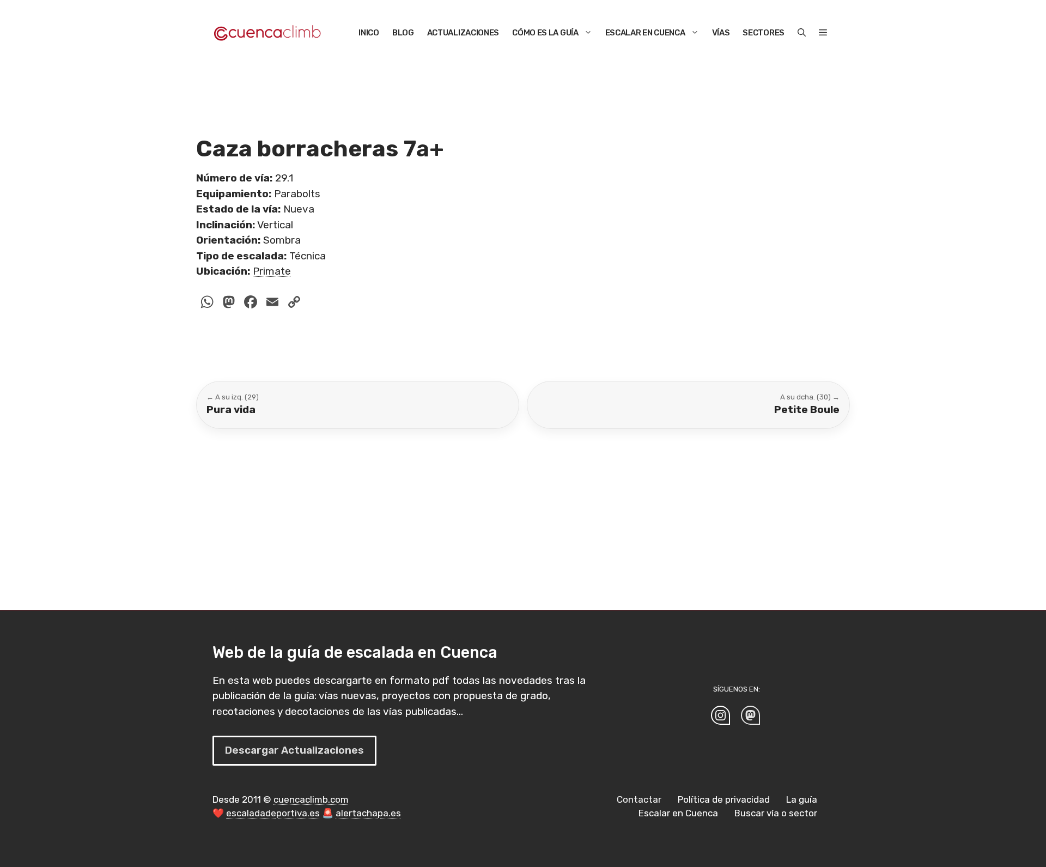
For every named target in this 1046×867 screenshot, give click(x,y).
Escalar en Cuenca (645, 33)
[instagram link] (720, 715)
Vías (721, 33)
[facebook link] (750, 715)
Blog (403, 33)
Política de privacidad (724, 799)
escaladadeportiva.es (273, 813)
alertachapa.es (368, 813)
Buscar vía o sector (775, 813)
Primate (272, 271)
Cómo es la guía (545, 33)
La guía (801, 799)
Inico (368, 33)
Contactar (639, 799)
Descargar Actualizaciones (294, 750)
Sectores (763, 33)
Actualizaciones (463, 33)
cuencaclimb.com (311, 799)
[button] (801, 32)
